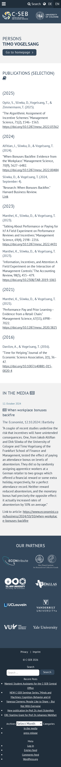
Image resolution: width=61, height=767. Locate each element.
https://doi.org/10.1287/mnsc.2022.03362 (31, 127)
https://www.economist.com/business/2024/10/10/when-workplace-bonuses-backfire (30, 516)
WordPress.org (30, 759)
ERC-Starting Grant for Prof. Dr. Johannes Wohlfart (30, 715)
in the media (30, 728)
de (50, 4)
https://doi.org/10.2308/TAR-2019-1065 (29, 280)
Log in (30, 745)
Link (5, 196)
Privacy (24, 651)
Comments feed (30, 754)
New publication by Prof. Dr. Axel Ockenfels (30, 710)
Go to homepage (18, 52)
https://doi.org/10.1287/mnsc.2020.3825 (30, 327)
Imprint (36, 651)
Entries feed (30, 750)
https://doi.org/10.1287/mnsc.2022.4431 (30, 244)
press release (31, 733)
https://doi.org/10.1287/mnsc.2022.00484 (31, 170)
